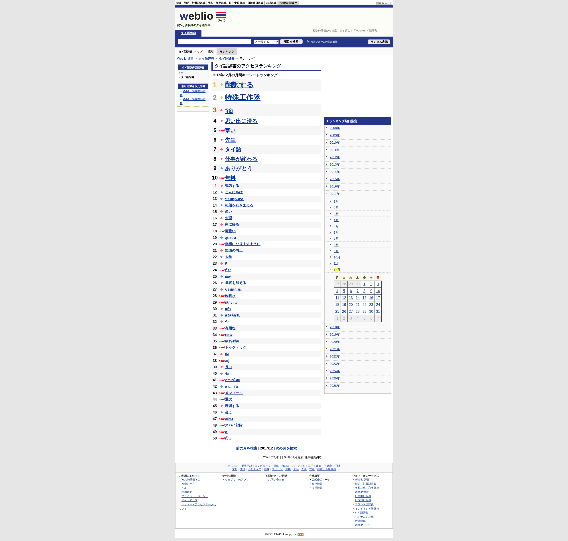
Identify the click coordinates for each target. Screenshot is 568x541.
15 (365, 298)
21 (358, 305)
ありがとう (239, 168)
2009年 (335, 135)
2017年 (335, 193)
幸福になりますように (242, 244)
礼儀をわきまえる (239, 205)
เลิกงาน (231, 302)
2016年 (335, 186)
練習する (232, 406)
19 (344, 305)
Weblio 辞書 (185, 58)
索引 (211, 51)
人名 (304, 469)
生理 (228, 218)
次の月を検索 (286, 448)
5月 (336, 226)
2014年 (335, 172)
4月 (336, 220)
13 (351, 298)
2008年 (335, 128)
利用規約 (186, 491)
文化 (234, 469)
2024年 (335, 371)
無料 (230, 178)
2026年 (335, 385)
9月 (336, 251)
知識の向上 (234, 250)
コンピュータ (263, 466)
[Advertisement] (311, 19)
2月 (336, 207)
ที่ (226, 264)
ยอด (228, 276)
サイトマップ (189, 500)
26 (344, 311)
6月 (336, 232)
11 (337, 298)
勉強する (232, 185)
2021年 (335, 349)
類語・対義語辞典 (194, 3)
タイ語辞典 (188, 33)
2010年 (335, 142)
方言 (312, 469)
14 (358, 298)
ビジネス (233, 466)
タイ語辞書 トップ (190, 51)
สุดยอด (230, 238)
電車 (276, 466)
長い (228, 367)
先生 (230, 140)
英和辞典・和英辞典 (367, 487)
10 (378, 291)
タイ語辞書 (227, 58)
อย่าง (229, 419)
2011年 (334, 150)
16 (371, 298)
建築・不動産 (324, 466)
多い (228, 211)
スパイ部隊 (234, 425)
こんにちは (234, 192)
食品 (296, 469)
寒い (230, 130)
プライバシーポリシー (194, 496)
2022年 (335, 356)
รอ (229, 110)
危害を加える (235, 283)
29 (365, 311)
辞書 (179, 3)
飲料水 (230, 296)
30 (371, 311)
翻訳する (239, 85)
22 (365, 305)
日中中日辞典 (237, 3)
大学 (228, 257)
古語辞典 (271, 3)
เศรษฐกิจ (232, 341)
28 (358, 311)
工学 (310, 466)
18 (337, 305)
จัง (227, 373)
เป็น (228, 438)
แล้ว (228, 309)
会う (228, 412)
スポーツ (277, 469)
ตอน (228, 335)
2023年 (335, 363)
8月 (336, 245)
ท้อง (228, 270)
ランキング (227, 51)
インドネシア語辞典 (367, 508)
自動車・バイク (290, 466)
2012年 (335, 157)
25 (337, 311)
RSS (300, 534)
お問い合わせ (276, 479)
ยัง (227, 354)
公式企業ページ (321, 479)
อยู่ (227, 361)
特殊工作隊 (242, 97)
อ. (226, 432)
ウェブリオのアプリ (237, 479)
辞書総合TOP (384, 3)
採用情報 (317, 487)
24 (378, 305)
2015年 (335, 179)
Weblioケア (362, 524)
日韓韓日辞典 (255, 3)
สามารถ (231, 386)
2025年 (335, 378)
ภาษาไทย (232, 380)
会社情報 (317, 483)
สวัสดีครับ (232, 315)
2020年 (335, 342)
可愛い (230, 231)
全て (183, 72)
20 (351, 305)
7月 (336, 238)
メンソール (234, 393)
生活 (242, 469)
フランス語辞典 (364, 504)
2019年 (335, 334)
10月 (337, 257)
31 (378, 311)
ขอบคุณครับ (234, 199)
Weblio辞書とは (191, 479)
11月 (337, 263)
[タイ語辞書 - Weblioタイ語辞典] (203, 21)
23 (371, 305)
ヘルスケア (254, 469)
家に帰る (232, 224)
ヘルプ (185, 487)
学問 (337, 466)
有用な (230, 328)
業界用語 (246, 466)
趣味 (266, 469)
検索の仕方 (188, 483)
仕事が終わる (241, 159)
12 (344, 298)
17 (378, 298)
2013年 (335, 164)
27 (351, 311)
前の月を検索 (246, 448)
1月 (336, 201)
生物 (288, 469)
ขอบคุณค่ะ (233, 289)
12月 (337, 269)
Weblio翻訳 (362, 491)
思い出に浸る (241, 121)
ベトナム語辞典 (364, 516)
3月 (336, 214)
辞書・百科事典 (326, 469)
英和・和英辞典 (217, 3)
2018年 (335, 327)
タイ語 (233, 149)
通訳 (228, 399)
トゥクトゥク (235, 347)
